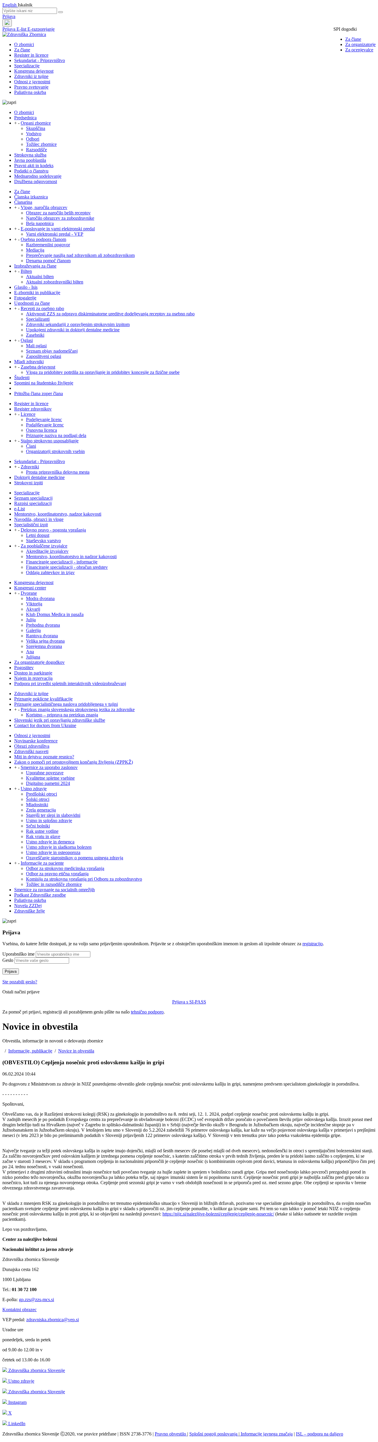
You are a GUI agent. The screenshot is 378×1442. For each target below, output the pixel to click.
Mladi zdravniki (29, 361)
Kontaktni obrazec (19, 1309)
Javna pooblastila (30, 160)
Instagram (17, 1402)
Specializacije (27, 65)
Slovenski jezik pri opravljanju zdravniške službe (59, 720)
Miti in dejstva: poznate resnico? (44, 756)
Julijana (33, 656)
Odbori (32, 138)
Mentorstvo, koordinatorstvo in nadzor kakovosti (71, 556)
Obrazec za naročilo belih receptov (58, 212)
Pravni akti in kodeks (33, 165)
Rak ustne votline (42, 831)
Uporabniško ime (18, 954)
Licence (28, 414)
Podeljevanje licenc (44, 419)
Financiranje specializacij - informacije (61, 561)
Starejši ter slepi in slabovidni (53, 815)
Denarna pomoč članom (48, 260)
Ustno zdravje (34, 788)
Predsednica (25, 117)
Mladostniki (37, 804)
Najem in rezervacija (33, 678)
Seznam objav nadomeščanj (52, 350)
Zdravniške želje (29, 910)
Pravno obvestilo (171, 1433)
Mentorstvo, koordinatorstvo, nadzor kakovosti (57, 513)
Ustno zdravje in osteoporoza (53, 852)
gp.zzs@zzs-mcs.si (36, 1299)
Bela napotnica (40, 223)
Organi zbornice (36, 123)
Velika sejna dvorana (45, 640)
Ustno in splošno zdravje (49, 820)
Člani (31, 446)
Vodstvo (33, 133)
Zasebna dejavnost (38, 366)
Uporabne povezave (44, 772)
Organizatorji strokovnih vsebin (55, 451)
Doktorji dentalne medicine (39, 477)
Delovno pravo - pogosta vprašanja (53, 529)
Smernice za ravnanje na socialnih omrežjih (54, 889)
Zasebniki (35, 335)
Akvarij (33, 609)
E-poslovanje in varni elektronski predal (58, 228)
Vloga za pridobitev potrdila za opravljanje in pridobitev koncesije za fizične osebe (103, 372)
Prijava (8, 16)
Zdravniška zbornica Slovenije (36, 1370)
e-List (19, 508)
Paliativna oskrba (30, 92)
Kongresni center (30, 587)
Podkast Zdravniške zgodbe (40, 894)
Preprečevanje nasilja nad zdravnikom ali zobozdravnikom (80, 255)
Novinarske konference (36, 740)
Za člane (353, 39)
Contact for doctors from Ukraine (45, 725)
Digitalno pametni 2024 (48, 783)
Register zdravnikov (33, 408)
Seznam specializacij (33, 498)
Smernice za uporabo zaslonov (49, 767)
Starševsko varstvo (43, 540)
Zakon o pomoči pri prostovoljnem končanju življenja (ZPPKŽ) (73, 762)
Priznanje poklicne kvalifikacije (43, 698)
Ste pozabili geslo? (19, 981)
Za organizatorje (360, 44)
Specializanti (38, 319)
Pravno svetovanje (31, 86)
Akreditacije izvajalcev (47, 551)
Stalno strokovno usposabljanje (50, 440)
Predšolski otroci (41, 793)
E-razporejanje (41, 29)
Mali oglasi (36, 345)
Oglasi (27, 340)
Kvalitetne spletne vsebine (50, 778)
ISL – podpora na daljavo (319, 1433)
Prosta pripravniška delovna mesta (57, 472)
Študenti (22, 377)
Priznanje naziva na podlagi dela (56, 435)
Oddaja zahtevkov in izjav (50, 572)
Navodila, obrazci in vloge (38, 519)
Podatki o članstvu (31, 170)
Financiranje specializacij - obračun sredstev (67, 567)
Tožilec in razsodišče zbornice (54, 884)
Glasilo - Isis (26, 287)
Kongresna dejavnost (33, 71)
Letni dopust (37, 535)
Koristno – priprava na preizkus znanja (62, 714)
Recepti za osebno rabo (42, 308)
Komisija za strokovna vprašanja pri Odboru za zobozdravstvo (84, 879)
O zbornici (24, 44)
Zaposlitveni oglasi (43, 356)
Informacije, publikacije (30, 1050)
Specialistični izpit (31, 524)
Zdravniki (30, 466)
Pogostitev (24, 667)
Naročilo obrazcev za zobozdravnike (60, 218)
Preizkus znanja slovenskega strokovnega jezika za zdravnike (78, 709)
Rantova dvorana (42, 635)
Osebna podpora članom (43, 239)
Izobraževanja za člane (35, 265)
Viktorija (34, 603)
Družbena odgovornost (35, 181)
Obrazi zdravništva (31, 746)
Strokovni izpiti (28, 482)
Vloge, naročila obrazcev (44, 207)
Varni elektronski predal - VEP (54, 234)
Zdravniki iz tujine (31, 76)
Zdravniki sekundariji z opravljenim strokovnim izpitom (78, 324)
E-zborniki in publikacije (37, 292)
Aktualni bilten (40, 276)
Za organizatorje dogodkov (39, 662)
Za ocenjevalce (359, 49)
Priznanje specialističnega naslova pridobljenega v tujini (66, 704)
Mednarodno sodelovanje (37, 176)
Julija (31, 619)
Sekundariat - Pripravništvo (39, 60)
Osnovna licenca (41, 430)
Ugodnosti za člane (32, 303)
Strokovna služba (30, 154)
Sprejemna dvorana (44, 646)
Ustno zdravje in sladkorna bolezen (59, 847)
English (10, 4)
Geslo (7, 960)
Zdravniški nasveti (31, 751)
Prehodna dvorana (43, 625)
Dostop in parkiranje (33, 672)
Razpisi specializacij (33, 503)
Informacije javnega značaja (266, 1433)
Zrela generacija (41, 809)
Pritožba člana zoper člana (38, 393)
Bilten (26, 271)
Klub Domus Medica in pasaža (55, 614)
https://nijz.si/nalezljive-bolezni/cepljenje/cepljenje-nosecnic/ (218, 1213)
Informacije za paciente (42, 863)
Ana (30, 651)
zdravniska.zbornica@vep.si (52, 1319)
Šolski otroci (37, 799)
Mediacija (35, 249)
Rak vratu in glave (43, 836)
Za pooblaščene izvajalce (44, 545)
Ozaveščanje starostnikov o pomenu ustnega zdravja (74, 857)
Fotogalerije (25, 297)
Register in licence (31, 55)
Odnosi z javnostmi (32, 81)
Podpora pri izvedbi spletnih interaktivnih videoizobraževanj (70, 683)
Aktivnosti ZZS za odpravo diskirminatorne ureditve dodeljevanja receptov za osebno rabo (110, 313)
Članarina (23, 202)
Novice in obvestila (76, 1050)
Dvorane (29, 593)
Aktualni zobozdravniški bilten (54, 281)
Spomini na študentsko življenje (43, 382)
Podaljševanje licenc (45, 424)
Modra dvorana (40, 598)
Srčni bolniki (38, 825)
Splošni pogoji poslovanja (214, 1433)
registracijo (312, 943)
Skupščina (35, 128)
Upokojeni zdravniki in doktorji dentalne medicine (73, 329)
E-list (22, 29)
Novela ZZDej (28, 905)
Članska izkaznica (31, 196)
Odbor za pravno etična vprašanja (57, 873)
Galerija (33, 630)
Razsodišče (36, 149)
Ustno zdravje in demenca (50, 841)
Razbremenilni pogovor (48, 244)
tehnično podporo (147, 1011)
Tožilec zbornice (41, 144)
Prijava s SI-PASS (189, 1001)
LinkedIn (16, 1423)
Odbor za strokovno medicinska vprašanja (65, 868)
